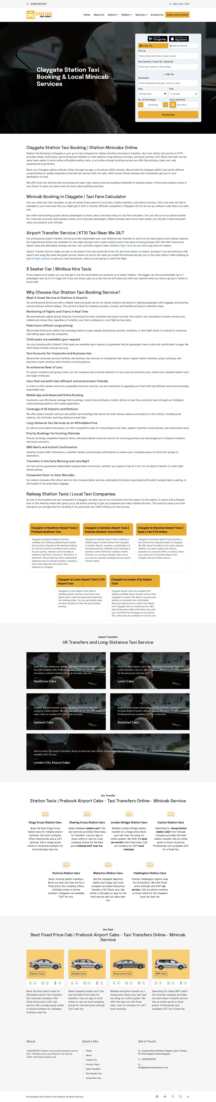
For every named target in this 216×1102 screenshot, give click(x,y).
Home (87, 14)
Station (126, 14)
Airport (112, 14)
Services (140, 14)
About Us (99, 14)
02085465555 (149, 1059)
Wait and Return (180, 45)
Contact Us (157, 14)
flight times (126, 245)
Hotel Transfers (93, 1069)
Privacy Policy (92, 1064)
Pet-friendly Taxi (94, 1073)
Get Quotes (168, 114)
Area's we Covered (177, 14)
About (89, 1055)
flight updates (42, 258)
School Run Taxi (93, 1078)
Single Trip (147, 45)
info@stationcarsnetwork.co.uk (153, 1067)
